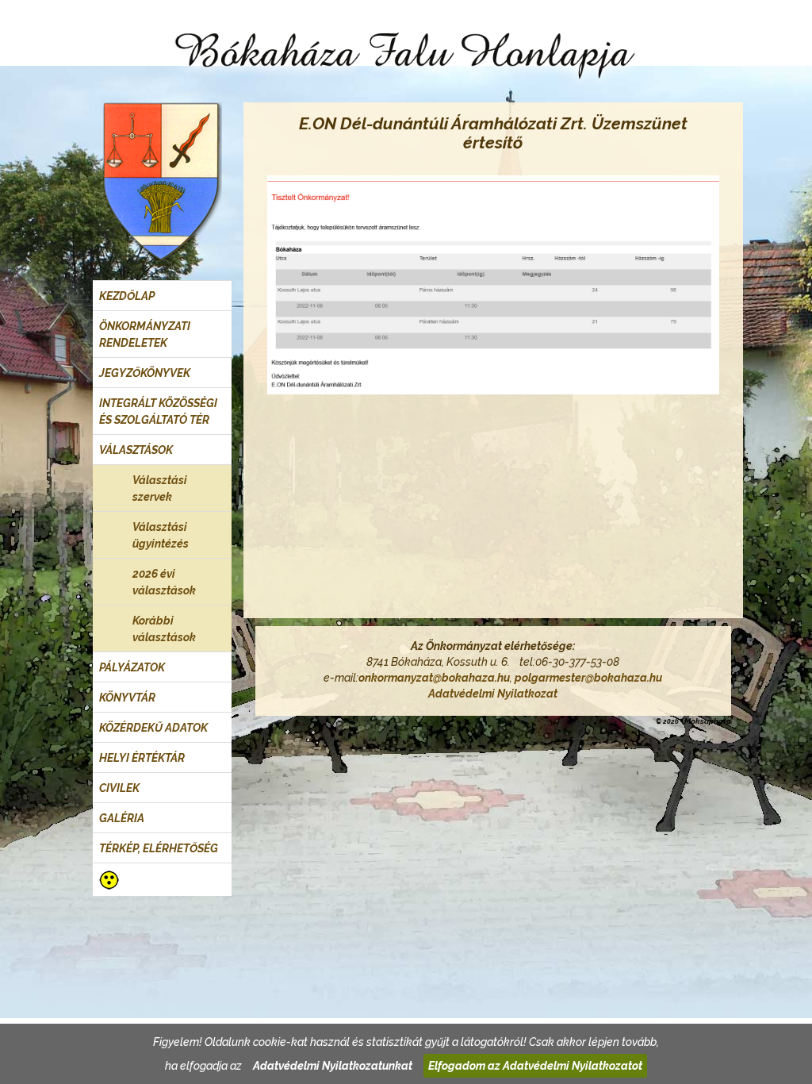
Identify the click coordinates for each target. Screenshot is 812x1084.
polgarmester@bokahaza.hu (588, 677)
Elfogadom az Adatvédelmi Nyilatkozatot (535, 1065)
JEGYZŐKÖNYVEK (144, 373)
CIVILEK (119, 788)
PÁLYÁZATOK (132, 667)
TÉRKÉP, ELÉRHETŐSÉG (158, 848)
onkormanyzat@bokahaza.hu (434, 677)
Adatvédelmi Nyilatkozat (492, 693)
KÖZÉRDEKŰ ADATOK (153, 727)
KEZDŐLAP (127, 296)
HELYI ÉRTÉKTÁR (142, 757)
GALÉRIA (121, 818)
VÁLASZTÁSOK (136, 450)
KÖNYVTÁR (127, 697)
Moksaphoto (707, 721)
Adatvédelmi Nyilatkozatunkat (332, 1065)
